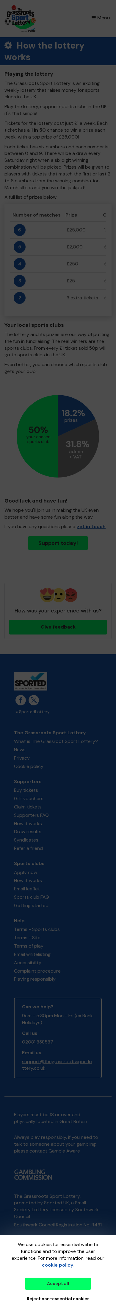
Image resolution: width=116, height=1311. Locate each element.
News (20, 750)
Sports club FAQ (31, 897)
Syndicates (26, 840)
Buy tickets (26, 790)
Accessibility (27, 962)
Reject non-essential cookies (58, 1298)
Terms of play (28, 946)
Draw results (27, 831)
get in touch (91, 526)
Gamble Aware (64, 1151)
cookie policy (57, 1265)
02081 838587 (37, 1042)
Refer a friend (28, 848)
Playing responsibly (35, 979)
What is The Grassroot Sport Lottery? (56, 741)
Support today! (58, 543)
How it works (28, 823)
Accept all (58, 1283)
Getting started (31, 905)
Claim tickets (28, 807)
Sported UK (56, 1203)
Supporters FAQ (31, 815)
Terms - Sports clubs (37, 929)
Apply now (25, 872)
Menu (103, 18)
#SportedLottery (32, 711)
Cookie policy (28, 766)
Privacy (22, 758)
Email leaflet (27, 889)
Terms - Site (27, 937)
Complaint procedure (37, 971)
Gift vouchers (28, 798)
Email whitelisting (32, 954)
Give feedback (58, 627)
